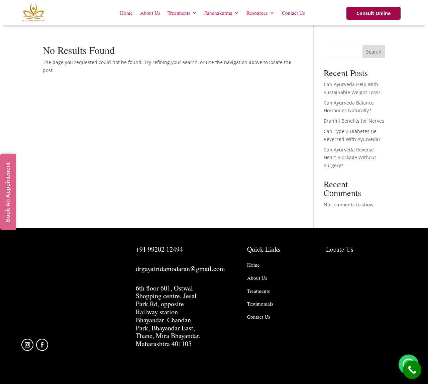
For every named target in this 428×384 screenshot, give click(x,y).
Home (126, 12)
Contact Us (293, 12)
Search (374, 52)
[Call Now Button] (412, 370)
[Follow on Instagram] (27, 345)
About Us (150, 12)
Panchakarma (218, 12)
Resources (257, 12)
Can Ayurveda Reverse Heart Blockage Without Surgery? (350, 157)
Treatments (179, 12)
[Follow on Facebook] (42, 345)
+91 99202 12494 (159, 249)
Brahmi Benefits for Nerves (354, 121)
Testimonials (260, 303)
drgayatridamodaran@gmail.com (180, 268)
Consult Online (373, 13)
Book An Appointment (7, 192)
